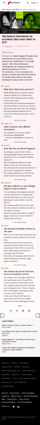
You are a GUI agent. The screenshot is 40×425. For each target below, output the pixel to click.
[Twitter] (23, 311)
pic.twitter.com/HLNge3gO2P (14, 135)
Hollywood (25, 367)
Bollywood (5, 363)
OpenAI (4, 335)
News (9, 9)
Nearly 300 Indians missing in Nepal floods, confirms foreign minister (18, 349)
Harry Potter (6, 327)
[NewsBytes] (14, 2)
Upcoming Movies (20, 382)
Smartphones (6, 378)
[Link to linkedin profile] (18, 406)
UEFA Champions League (27, 378)
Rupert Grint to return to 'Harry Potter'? (17, 325)
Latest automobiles (28, 370)
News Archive (12, 399)
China (4, 352)
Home (4, 9)
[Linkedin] (29, 311)
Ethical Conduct (16, 396)
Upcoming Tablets (8, 386)
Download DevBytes (8, 402)
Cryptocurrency (7, 367)
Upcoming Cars (7, 382)
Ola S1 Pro (13, 157)
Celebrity (14, 363)
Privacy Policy (14, 393)
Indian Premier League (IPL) (11, 370)
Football (17, 367)
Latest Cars (15, 374)
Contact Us (5, 396)
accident (17, 72)
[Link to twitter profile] (13, 406)
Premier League (26, 374)
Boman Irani (6, 344)
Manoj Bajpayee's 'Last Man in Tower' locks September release (18, 341)
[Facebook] (11, 311)
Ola (15, 277)
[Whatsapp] (17, 311)
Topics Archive (24, 399)
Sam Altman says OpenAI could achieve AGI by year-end (19, 332)
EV (18, 95)
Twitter (23, 69)
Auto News (15, 9)
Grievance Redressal (31, 396)
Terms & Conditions (28, 393)
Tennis (15, 378)
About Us (5, 393)
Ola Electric (7, 56)
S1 (23, 280)
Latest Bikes (6, 374)
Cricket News (23, 363)
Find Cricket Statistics (25, 402)
